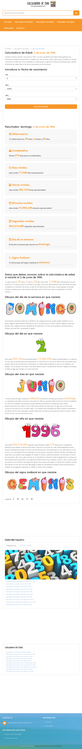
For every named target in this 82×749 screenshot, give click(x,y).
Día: (6, 75)
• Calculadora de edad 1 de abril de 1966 (18, 584)
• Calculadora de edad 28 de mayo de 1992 (18, 669)
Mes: (7, 85)
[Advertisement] (41, 38)
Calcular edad (41, 107)
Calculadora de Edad (24, 22)
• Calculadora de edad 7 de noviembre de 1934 (20, 665)
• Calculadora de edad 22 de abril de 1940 (18, 605)
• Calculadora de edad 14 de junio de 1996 (18, 597)
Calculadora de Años (45, 22)
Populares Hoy (11, 546)
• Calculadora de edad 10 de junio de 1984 (18, 658)
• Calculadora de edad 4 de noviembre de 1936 (20, 581)
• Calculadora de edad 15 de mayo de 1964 (18, 656)
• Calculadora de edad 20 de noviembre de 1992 (20, 663)
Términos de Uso (11, 738)
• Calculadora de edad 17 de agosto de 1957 (19, 599)
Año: (7, 95)
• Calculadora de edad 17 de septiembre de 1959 (20, 667)
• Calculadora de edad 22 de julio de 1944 (18, 586)
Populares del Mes (26, 546)
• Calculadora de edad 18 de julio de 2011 (18, 661)
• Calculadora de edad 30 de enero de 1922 (19, 594)
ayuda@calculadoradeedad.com (20, 723)
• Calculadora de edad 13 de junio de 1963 (18, 592)
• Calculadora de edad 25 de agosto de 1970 (19, 671)
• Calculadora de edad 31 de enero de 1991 (19, 589)
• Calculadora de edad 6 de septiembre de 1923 (20, 602)
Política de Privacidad (13, 734)
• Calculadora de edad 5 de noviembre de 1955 (20, 654)
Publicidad (8, 28)
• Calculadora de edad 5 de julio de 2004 (18, 652)
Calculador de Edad (65, 22)
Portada (7, 22)
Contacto (20, 28)
